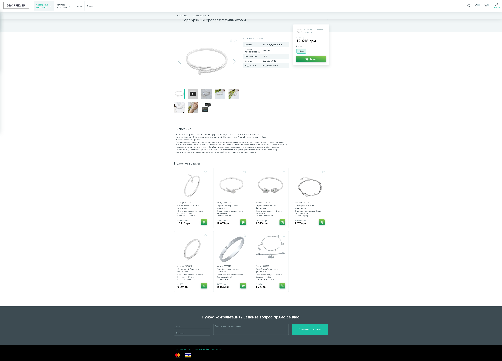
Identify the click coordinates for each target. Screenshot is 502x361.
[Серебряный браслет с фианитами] (192, 185)
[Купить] (204, 222)
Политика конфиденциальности (207, 349)
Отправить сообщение (310, 329)
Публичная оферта (182, 349)
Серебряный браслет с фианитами (188, 206)
